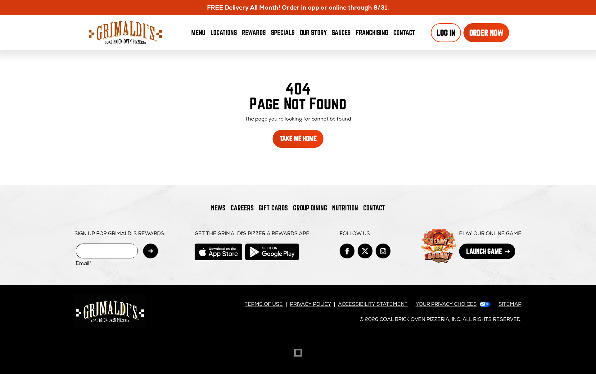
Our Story (313, 32)
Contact (404, 32)
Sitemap (510, 304)
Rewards (254, 32)
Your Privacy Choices (446, 304)
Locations (223, 32)
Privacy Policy (310, 304)
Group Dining (310, 208)
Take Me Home (298, 138)
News (218, 208)
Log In (446, 32)
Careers (242, 208)
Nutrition (345, 208)
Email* (83, 263)
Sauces (342, 34)
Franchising (372, 32)
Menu (198, 32)
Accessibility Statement (373, 304)
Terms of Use (264, 304)
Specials (283, 32)
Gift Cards (273, 208)
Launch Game (490, 253)
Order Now (486, 32)
